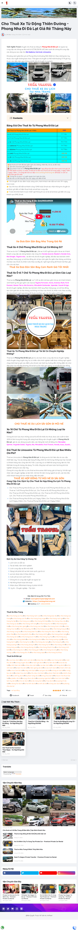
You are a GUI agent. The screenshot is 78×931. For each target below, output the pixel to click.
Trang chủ (4, 18)
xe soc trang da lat (57, 660)
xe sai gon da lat (43, 670)
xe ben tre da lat (21, 668)
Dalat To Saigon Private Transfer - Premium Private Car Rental (35, 857)
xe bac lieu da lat (42, 660)
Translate (18, 774)
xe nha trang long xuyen (37, 618)
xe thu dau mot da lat (37, 673)
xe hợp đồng (12, 18)
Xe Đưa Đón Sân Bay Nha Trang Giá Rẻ (39, 241)
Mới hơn (5, 760)
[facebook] (12, 873)
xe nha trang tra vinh (45, 624)
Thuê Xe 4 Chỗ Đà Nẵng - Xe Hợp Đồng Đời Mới (38, 722)
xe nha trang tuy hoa (45, 637)
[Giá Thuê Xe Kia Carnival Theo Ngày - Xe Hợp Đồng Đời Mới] (13, 739)
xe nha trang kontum (34, 639)
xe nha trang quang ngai (52, 639)
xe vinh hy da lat (18, 676)
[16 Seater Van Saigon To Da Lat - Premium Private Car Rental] (29, 888)
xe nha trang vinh (58, 645)
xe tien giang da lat (36, 668)
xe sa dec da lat (44, 665)
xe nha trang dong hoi (27, 645)
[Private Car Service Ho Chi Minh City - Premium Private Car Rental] (11, 888)
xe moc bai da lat (16, 670)
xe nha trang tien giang (18, 626)
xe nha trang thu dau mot (48, 631)
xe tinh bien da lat (16, 665)
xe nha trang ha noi (18, 650)
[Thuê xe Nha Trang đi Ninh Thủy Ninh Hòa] (8, 851)
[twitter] (30, 873)
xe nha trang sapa (38, 652)
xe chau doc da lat (31, 665)
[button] (2, 3)
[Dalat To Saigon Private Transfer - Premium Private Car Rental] (8, 859)
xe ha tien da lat (51, 662)
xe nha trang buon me (28, 637)
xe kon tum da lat (60, 678)
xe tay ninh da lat (30, 670)
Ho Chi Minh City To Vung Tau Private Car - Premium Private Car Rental (38, 841)
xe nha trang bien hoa (30, 631)
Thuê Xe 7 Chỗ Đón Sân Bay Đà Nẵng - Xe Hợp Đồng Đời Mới (12, 723)
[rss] (21, 909)
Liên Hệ (64, 153)
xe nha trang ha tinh (43, 645)
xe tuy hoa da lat (47, 676)
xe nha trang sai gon (42, 629)
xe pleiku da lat (15, 678)
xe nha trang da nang (41, 642)
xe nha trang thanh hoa (46, 647)
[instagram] (66, 873)
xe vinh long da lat (58, 665)
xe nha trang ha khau (54, 652)
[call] (2, 927)
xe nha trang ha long (49, 650)
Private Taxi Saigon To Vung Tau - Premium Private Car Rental (65, 896)
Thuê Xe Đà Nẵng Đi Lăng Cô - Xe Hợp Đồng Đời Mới (64, 722)
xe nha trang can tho (19, 618)
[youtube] (48, 873)
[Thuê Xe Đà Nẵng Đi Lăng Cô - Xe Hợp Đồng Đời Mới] (65, 712)
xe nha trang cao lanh (36, 626)
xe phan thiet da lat (53, 673)
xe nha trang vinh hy (40, 634)
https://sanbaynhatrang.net (44, 601)
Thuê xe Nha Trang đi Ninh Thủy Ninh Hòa (28, 849)
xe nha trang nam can (32, 616)
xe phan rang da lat (32, 676)
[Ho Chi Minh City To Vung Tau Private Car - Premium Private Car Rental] (8, 843)
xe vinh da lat (42, 683)
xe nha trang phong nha (28, 647)
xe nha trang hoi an (24, 642)
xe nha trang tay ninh (26, 629)
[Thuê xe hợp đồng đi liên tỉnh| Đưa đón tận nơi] (8, 836)
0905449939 (45, 604)
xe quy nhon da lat (29, 678)
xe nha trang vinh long (28, 624)
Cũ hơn (73, 760)
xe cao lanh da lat (50, 668)
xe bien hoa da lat (21, 673)
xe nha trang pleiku (18, 639)
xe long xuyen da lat (22, 662)
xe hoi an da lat (23, 681)
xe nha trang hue (56, 642)
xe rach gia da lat (37, 662)
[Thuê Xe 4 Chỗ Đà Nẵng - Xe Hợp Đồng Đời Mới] (39, 712)
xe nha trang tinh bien (40, 621)
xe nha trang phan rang (58, 634)
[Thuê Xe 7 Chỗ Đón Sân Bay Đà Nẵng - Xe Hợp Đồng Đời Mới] (13, 712)
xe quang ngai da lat (44, 678)
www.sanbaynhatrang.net (44, 172)
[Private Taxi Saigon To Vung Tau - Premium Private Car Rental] (67, 888)
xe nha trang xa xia (24, 621)
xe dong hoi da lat (16, 683)
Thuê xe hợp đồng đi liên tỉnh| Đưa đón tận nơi (30, 834)
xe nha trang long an (59, 629)
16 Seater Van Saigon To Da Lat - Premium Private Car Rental (29, 896)
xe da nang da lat (36, 681)
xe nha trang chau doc (57, 621)
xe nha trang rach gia (55, 618)
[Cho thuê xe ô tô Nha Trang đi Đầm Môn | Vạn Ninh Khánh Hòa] (39, 805)
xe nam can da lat (28, 660)
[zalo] (74, 927)
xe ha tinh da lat (30, 683)
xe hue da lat (49, 681)
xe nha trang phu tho (22, 652)
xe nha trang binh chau (23, 634)
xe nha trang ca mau (15, 616)
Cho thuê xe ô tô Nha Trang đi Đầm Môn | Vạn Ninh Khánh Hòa (24, 830)
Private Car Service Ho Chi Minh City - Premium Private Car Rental (11, 896)
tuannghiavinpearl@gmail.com (43, 599)
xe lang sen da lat (54, 683)
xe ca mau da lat (14, 660)
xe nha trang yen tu (33, 650)
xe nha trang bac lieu (49, 616)
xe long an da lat (57, 670)
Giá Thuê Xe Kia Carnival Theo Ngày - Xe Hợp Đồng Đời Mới (13, 750)
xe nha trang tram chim (54, 626)
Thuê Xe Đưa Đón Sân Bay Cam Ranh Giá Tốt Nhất (39, 266)
